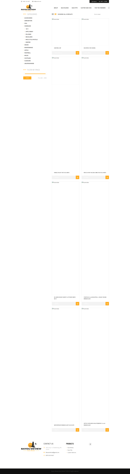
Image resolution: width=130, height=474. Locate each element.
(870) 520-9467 (50, 455)
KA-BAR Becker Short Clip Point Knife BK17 (65, 298)
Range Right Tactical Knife (62, 172)
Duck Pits (70, 450)
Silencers (27, 61)
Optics (26, 50)
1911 (27, 29)
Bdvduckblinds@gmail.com (52, 452)
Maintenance (28, 47)
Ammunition (28, 21)
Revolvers (29, 37)
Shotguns (27, 58)
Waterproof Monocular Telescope (64, 425)
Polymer (28, 34)
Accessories (28, 18)
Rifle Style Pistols (32, 39)
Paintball (27, 53)
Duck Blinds (70, 447)
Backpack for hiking (89, 48)
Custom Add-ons (72, 452)
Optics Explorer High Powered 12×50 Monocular (94, 424)
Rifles (26, 55)
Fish (25, 23)
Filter (27, 78)
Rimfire (28, 42)
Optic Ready (29, 31)
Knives (26, 45)
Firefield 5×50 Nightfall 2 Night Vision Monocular (95, 298)
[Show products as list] (55, 14)
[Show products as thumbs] (53, 14)
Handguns (27, 26)
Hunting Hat (57, 48)
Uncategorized (29, 63)
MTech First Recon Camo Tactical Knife (95, 172)
